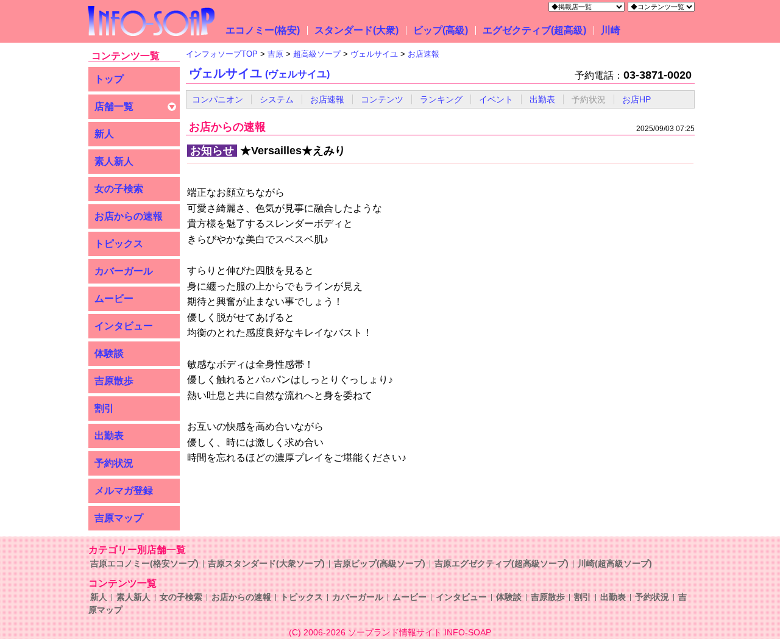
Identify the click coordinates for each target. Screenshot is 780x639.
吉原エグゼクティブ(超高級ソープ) (501, 563)
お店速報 (327, 99)
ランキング (441, 99)
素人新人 (113, 161)
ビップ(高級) (440, 30)
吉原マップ (118, 518)
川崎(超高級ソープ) (615, 563)
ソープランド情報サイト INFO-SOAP (419, 632)
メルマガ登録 (123, 490)
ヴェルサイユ (259, 73)
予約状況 (113, 463)
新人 (104, 134)
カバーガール (123, 271)
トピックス (118, 243)
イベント (496, 99)
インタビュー (123, 326)
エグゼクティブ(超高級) (534, 30)
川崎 (610, 30)
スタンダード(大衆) (356, 30)
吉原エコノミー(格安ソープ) (144, 563)
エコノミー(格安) (262, 30)
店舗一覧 (113, 106)
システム (277, 99)
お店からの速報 (128, 216)
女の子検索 (118, 189)
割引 (104, 408)
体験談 (109, 353)
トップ (109, 79)
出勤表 (109, 435)
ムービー (113, 298)
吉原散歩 (113, 381)
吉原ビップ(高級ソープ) (379, 563)
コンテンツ (382, 99)
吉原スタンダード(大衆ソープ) (266, 563)
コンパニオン (217, 99)
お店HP (636, 99)
